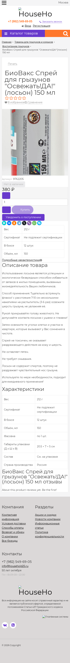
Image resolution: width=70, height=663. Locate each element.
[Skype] (39, 223)
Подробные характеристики (21, 260)
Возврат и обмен (13, 532)
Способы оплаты (13, 527)
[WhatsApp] (34, 223)
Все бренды (10, 540)
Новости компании (47, 519)
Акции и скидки (45, 514)
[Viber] (29, 223)
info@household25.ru (15, 566)
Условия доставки (14, 523)
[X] (24, 223)
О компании (10, 536)
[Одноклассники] (14, 223)
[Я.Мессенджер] (4, 223)
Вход (28, 25)
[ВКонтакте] (9, 223)
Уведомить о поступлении (23, 217)
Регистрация (41, 25)
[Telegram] (19, 223)
